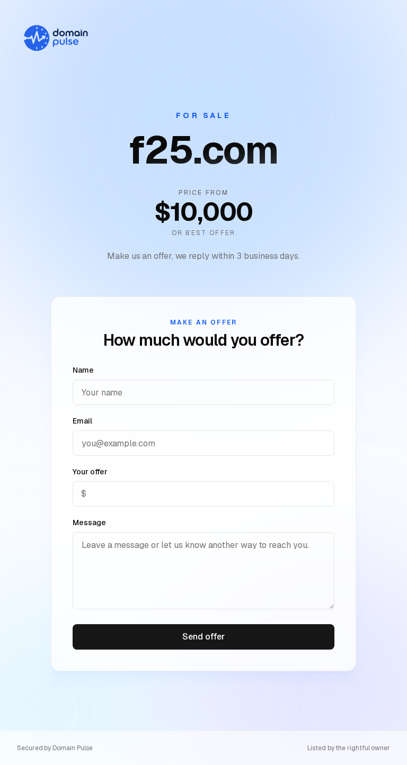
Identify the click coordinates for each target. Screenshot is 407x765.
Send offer (203, 636)
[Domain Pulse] (55, 38)
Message (89, 522)
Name (83, 370)
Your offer (90, 471)
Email (82, 421)
